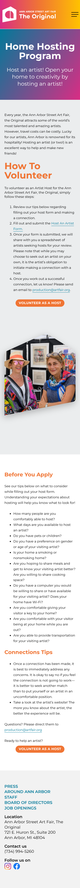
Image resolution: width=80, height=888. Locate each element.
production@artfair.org (51, 290)
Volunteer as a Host (40, 303)
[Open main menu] (74, 14)
